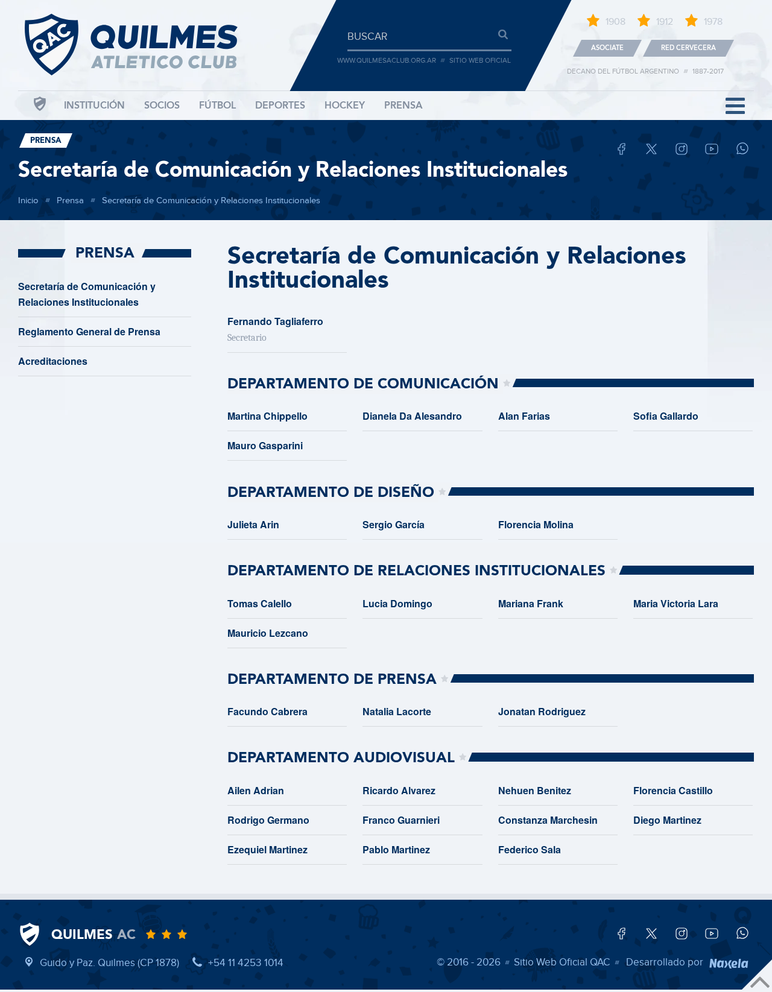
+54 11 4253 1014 (245, 962)
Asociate (607, 47)
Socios (162, 105)
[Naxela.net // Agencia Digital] (728, 962)
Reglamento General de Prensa (89, 331)
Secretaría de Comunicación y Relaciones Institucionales (293, 170)
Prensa (403, 105)
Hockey (344, 105)
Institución (94, 105)
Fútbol (217, 105)
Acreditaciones (52, 361)
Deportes (280, 105)
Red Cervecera (688, 47)
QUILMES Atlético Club (144, 48)
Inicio (28, 200)
